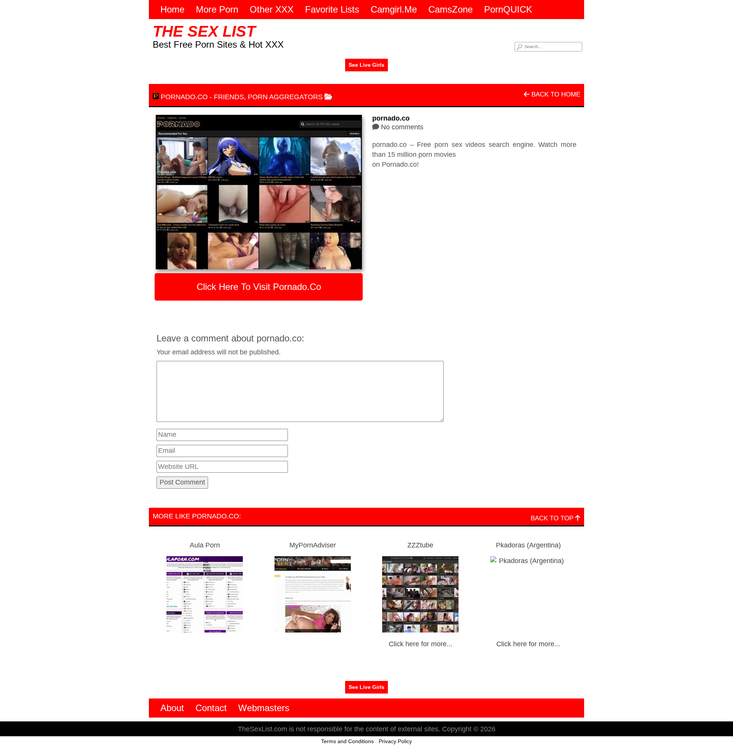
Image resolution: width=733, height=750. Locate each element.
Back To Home (555, 94)
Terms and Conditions (347, 741)
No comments (402, 127)
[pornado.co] (259, 192)
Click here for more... (420, 644)
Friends (229, 97)
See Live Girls (366, 65)
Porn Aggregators (285, 97)
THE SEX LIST (204, 31)
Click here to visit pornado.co (259, 287)
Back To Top (553, 518)
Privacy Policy (395, 741)
